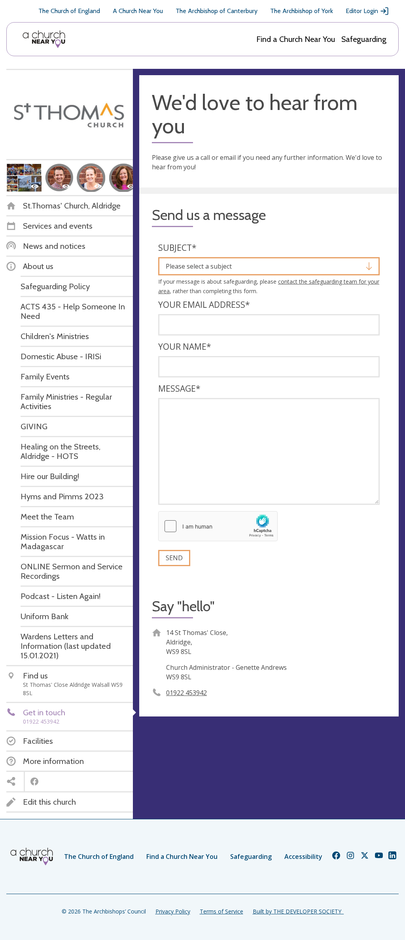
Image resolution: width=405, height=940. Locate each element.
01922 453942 (186, 692)
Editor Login (362, 11)
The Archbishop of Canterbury (216, 11)
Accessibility (303, 856)
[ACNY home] (44, 39)
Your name (184, 346)
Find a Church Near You (295, 39)
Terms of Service (221, 911)
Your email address (204, 304)
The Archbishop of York (301, 11)
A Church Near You (138, 11)
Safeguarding (363, 39)
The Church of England (69, 11)
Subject (177, 247)
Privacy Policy (172, 911)
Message (179, 388)
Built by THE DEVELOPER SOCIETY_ (298, 911)
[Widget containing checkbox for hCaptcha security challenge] (218, 526)
